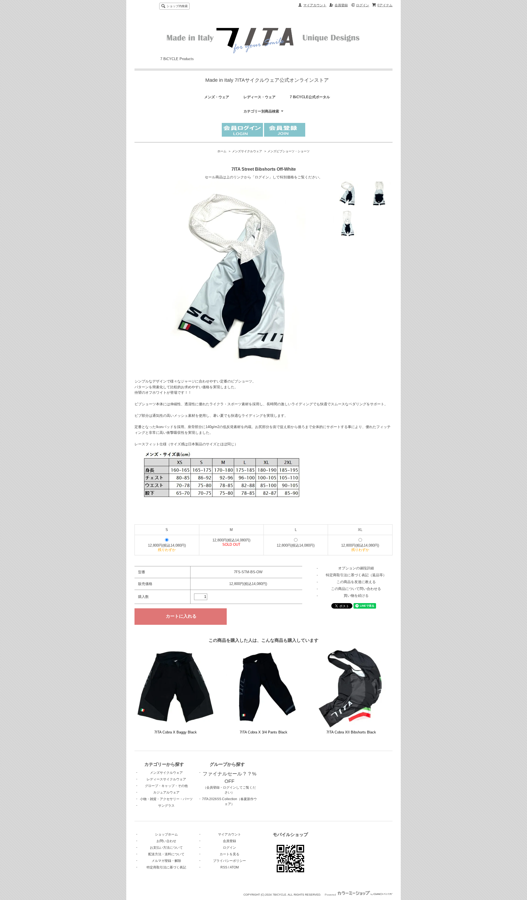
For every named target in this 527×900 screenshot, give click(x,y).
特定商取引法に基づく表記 (166, 867)
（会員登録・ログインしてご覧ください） (229, 783)
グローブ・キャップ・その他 (166, 786)
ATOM (234, 867)
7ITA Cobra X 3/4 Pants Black (263, 732)
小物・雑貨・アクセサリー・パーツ (166, 799)
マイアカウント (314, 5)
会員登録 (341, 5)
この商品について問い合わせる (356, 589)
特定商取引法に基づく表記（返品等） (356, 575)
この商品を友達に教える (356, 582)
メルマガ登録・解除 (166, 861)
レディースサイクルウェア (166, 779)
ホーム (221, 151)
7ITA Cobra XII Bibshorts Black (351, 732)
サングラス (166, 806)
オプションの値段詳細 (356, 568)
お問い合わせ (166, 841)
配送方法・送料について (166, 854)
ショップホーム (166, 834)
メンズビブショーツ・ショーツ (288, 151)
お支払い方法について (166, 848)
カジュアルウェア (166, 792)
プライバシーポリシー (229, 861)
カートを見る (229, 854)
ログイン (362, 5)
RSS (223, 867)
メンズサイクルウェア (247, 151)
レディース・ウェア (259, 97)
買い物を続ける (356, 596)
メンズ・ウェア (216, 97)
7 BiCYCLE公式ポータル (310, 97)
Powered (331, 894)
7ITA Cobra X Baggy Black (175, 732)
